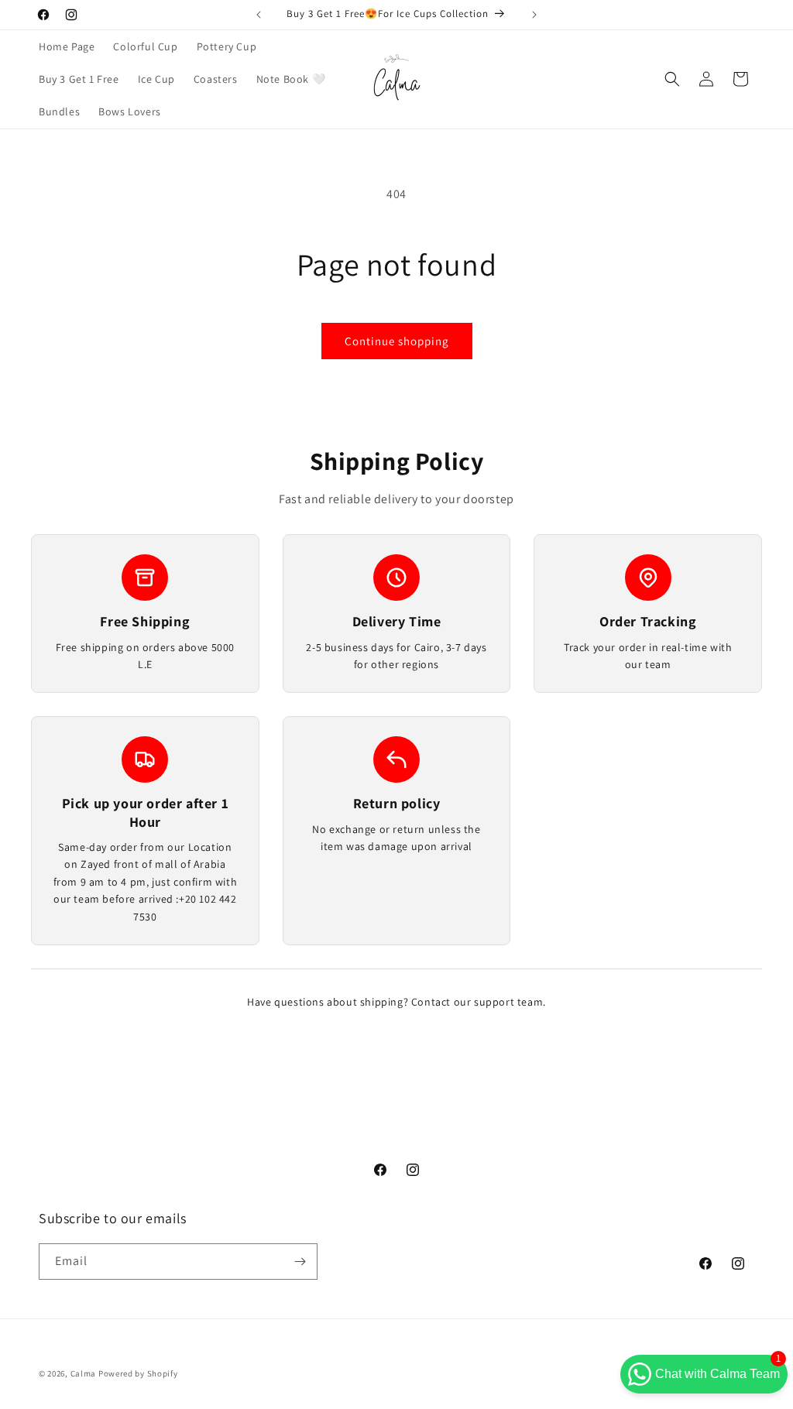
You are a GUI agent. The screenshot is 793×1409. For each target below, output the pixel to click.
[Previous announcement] (259, 14)
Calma (83, 1373)
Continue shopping (397, 341)
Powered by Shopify (138, 1373)
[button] (672, 79)
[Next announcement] (534, 14)
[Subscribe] (300, 1261)
